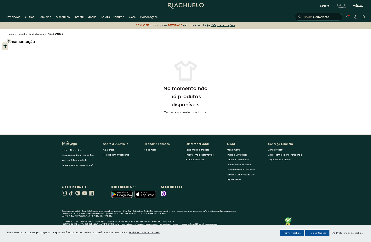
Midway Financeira (71, 150)
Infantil (21, 33)
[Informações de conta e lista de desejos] (355, 17)
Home (11, 33)
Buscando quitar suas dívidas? (77, 164)
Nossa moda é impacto (197, 149)
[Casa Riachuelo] (341, 6)
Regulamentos (234, 179)
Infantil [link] (79, 17)
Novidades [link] (12, 17)
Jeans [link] (92, 17)
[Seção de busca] (318, 17)
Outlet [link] (29, 17)
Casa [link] (132, 17)
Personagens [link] (148, 17)
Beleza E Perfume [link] (112, 17)
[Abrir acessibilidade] (5, 46)
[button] (347, 233)
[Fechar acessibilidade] (9, 40)
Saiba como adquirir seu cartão (78, 154)
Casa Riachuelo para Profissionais (285, 154)
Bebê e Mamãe (36, 33)
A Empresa (108, 149)
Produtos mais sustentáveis (200, 154)
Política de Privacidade (144, 232)
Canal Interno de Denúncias (241, 169)
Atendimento (233, 149)
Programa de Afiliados (279, 159)
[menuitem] (12, 17)
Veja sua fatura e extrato (74, 159)
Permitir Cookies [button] (291, 232)
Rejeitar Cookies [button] (317, 232)
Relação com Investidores (116, 154)
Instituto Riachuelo (195, 159)
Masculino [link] (63, 17)
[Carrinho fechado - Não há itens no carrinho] (363, 17)
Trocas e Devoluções (237, 154)
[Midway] (358, 6)
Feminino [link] (45, 17)
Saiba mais (150, 149)
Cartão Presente (276, 149)
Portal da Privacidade (238, 159)
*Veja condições (223, 25)
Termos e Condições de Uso (240, 174)
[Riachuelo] (185, 5)
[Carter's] (325, 6)
